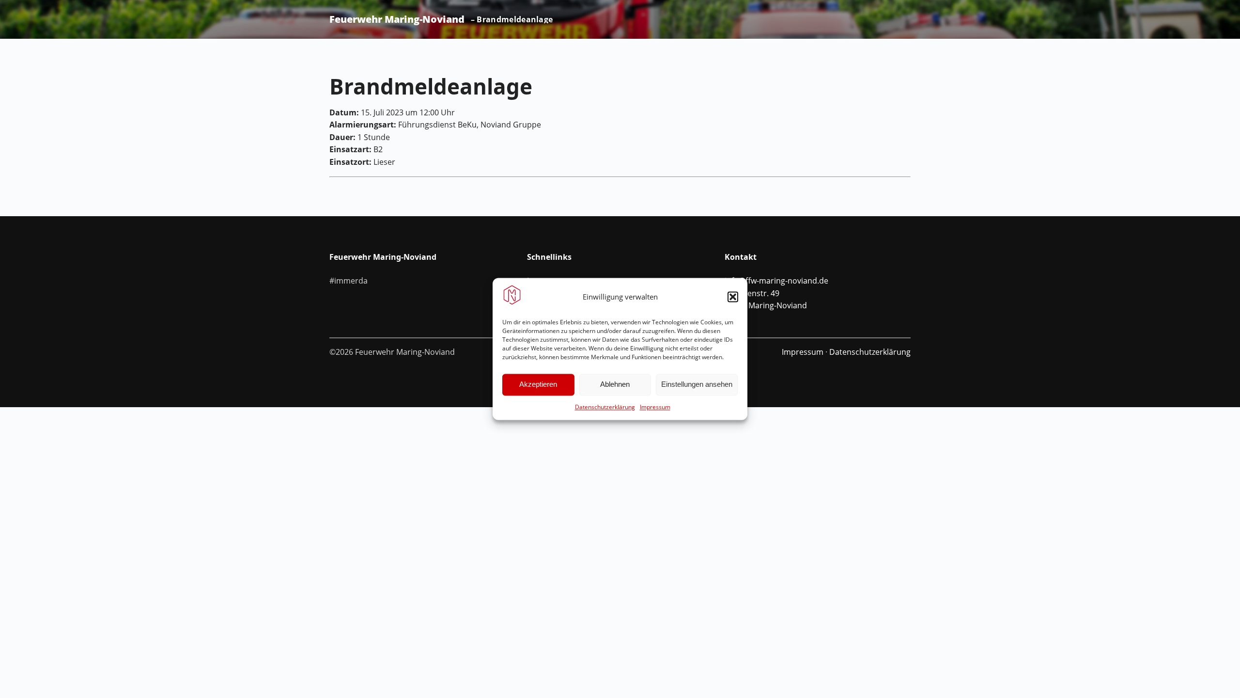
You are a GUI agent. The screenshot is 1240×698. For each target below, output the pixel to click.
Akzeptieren (538, 385)
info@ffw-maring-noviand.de (776, 280)
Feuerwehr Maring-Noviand (397, 19)
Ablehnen (615, 385)
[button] (733, 296)
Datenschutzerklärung (605, 407)
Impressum (655, 407)
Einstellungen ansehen (696, 385)
